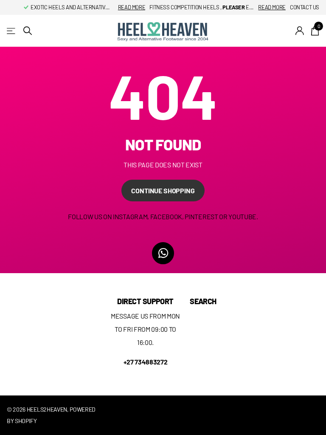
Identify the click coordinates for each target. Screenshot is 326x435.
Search (203, 301)
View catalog (12, 31)
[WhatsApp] (163, 253)
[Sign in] (299, 30)
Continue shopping (162, 190)
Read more (132, 7)
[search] (27, 30)
